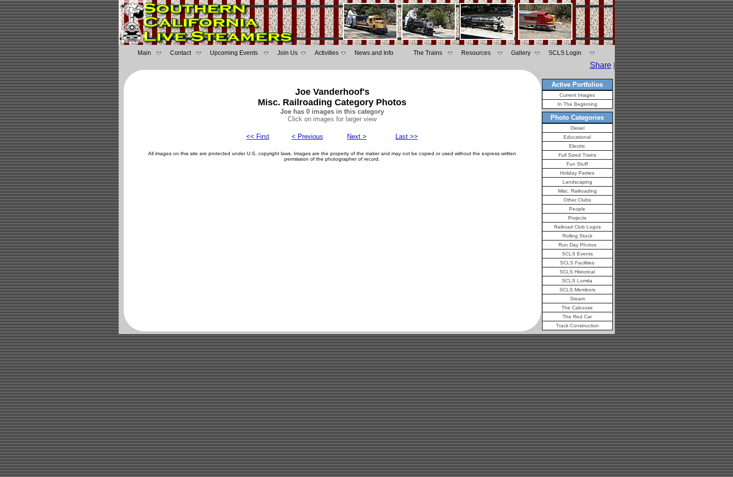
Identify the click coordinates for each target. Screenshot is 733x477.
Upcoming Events (234, 52)
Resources (476, 52)
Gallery (521, 52)
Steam (577, 298)
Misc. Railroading (577, 191)
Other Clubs (577, 200)
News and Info (374, 52)
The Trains (427, 52)
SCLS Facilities (577, 262)
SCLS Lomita (577, 280)
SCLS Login (565, 52)
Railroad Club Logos (577, 227)
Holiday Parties (577, 173)
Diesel (577, 128)
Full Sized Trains (577, 155)
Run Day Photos (577, 244)
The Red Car (577, 316)
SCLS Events (577, 253)
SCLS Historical (577, 271)
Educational (577, 137)
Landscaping (577, 182)
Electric (577, 146)
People (577, 209)
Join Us (287, 52)
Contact (180, 52)
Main (144, 52)
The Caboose (577, 307)
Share (600, 65)
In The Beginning (577, 104)
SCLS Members (577, 289)
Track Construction (577, 325)
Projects (577, 218)
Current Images (577, 95)
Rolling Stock (577, 235)
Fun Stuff (577, 164)
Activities (327, 52)
